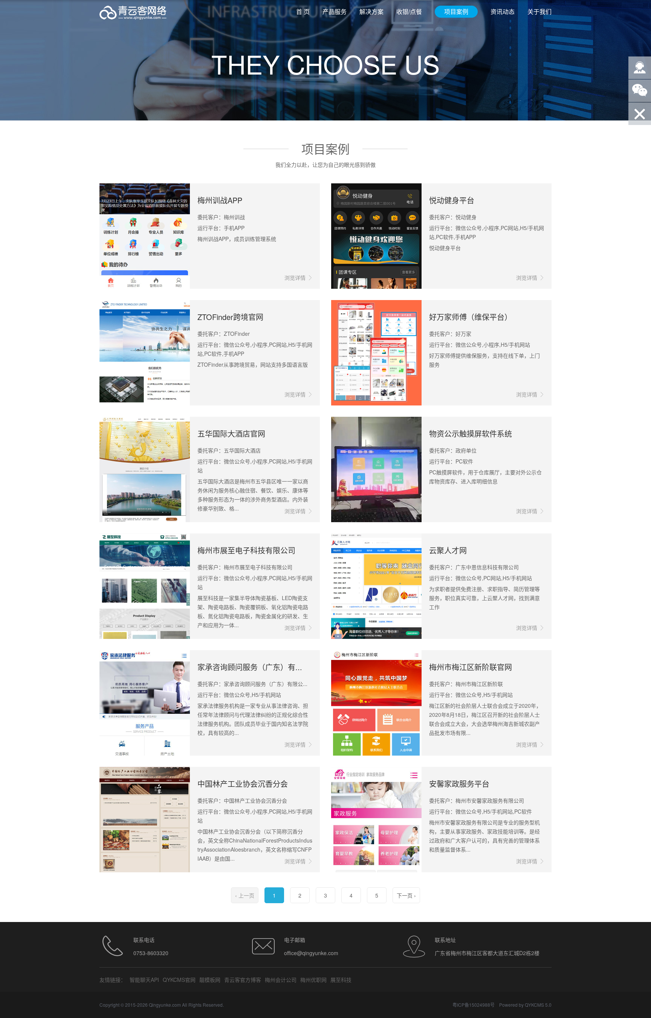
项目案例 (456, 11)
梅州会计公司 (280, 979)
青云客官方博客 (242, 979)
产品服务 (334, 11)
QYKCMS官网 (179, 979)
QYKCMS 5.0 (538, 1004)
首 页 (303, 11)
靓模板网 (209, 979)
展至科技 (340, 979)
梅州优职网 (313, 979)
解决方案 (371, 11)
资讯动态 (503, 11)
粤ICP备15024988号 (473, 1004)
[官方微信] (639, 90)
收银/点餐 (409, 11)
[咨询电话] (639, 67)
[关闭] (639, 113)
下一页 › (406, 895)
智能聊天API (144, 979)
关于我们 (539, 11)
